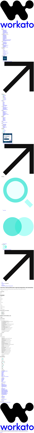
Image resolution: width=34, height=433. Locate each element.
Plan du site (20, 430)
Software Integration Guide (4, 390)
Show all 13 (3, 355)
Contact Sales (3, 396)
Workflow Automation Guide (5, 391)
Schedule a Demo (2, 291)
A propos (3, 372)
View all (2, 100)
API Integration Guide (4, 392)
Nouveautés (3, 379)
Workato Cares (3, 375)
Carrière (2, 374)
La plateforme (3, 378)
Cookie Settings (8, 430)
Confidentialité (5, 430)
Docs (2, 381)
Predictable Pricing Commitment (5, 376)
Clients (2, 373)
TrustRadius (3, 400)
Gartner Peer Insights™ (4, 399)
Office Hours (3, 397)
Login (2, 282)
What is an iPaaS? (3, 388)
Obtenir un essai (3, 283)
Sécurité (2, 380)
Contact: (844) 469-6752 (24, 430)
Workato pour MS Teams (4, 386)
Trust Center (18, 430)
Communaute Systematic (4, 385)
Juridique (15, 430)
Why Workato (3, 371)
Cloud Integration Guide (4, 394)
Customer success (3, 384)
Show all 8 (3, 332)
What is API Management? (4, 389)
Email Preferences (12, 430)
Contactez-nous (6, 283)
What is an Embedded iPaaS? (5, 393)
